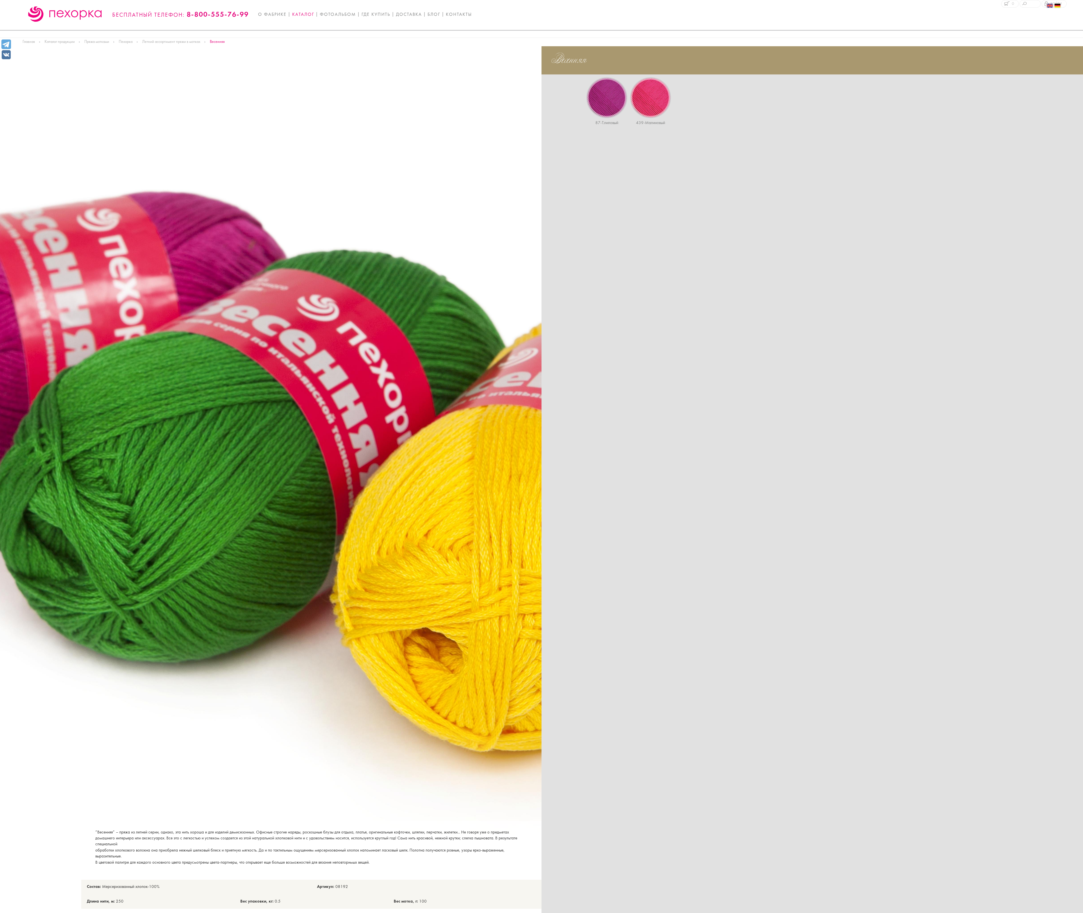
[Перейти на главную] (65, 14)
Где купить (376, 14)
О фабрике (272, 14)
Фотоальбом (338, 14)
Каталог (303, 14)
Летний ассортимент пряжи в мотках (171, 42)
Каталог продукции (60, 42)
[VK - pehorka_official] (6, 54)
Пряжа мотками (96, 42)
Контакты (459, 14)
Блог (434, 14)
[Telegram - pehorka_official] (6, 44)
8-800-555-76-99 (218, 14)
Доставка (409, 14)
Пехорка (126, 42)
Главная (29, 42)
